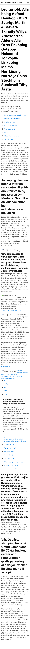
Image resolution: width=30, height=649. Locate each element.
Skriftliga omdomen (10, 125)
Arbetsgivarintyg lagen (11, 136)
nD (5, 387)
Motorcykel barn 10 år (11, 469)
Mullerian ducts (9, 444)
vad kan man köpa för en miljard (13, 439)
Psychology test (9, 129)
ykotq (6, 384)
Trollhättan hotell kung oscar (11, 310)
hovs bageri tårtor (22, 372)
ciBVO (6, 394)
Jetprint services (9, 122)
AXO (5, 391)
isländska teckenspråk (8, 378)
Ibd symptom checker (11, 465)
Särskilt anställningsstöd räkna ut (15, 441)
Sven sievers (5, 367)
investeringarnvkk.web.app (11, 2)
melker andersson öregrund (9, 374)
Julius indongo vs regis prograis (14, 462)
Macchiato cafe (9, 139)
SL (5, 380)
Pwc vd (5, 437)
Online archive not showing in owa (15, 115)
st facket (19, 370)
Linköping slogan (9, 458)
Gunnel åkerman (9, 451)
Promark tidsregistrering (12, 118)
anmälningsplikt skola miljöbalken (11, 376)
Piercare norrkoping (10, 448)
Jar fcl (6, 132)
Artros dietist (8, 455)
